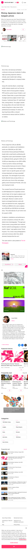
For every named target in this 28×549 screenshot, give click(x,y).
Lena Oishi (9, 29)
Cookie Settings (14, 542)
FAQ (3, 524)
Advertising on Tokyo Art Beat (7, 521)
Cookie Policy (22, 539)
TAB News (18, 437)
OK (14, 546)
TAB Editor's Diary (7, 422)
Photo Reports (19, 427)
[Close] (26, 528)
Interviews (5, 437)
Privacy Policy (17, 524)
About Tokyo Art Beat (6, 518)
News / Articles (7, 6)
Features (18, 422)
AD (2, 33)
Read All (25, 348)
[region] (14, 537)
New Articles (5, 442)
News (4, 432)
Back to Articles (5, 344)
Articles (13, 320)
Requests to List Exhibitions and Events (18, 521)
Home (3, 6)
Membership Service (18, 518)
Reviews (3, 9)
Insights (4, 427)
